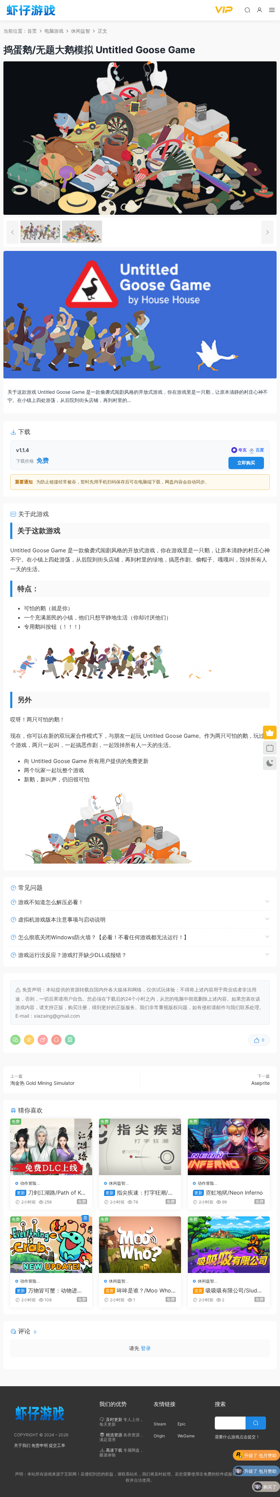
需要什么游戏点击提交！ (237, 1436)
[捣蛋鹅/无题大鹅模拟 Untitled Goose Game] (40, 232)
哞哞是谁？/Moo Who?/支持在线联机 (140, 1290)
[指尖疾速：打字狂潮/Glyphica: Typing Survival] (140, 1147)
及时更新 (114, 1419)
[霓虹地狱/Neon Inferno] (229, 1147)
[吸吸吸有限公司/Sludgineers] (229, 1244)
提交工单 (57, 1445)
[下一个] (267, 232)
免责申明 (39, 1445)
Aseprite (260, 1083)
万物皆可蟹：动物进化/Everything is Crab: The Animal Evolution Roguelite (50, 1290)
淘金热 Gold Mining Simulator (42, 1083)
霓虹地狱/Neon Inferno (228, 1192)
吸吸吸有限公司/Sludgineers (227, 1290)
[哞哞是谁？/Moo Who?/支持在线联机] (140, 1244)
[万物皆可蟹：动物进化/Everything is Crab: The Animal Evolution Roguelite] (51, 1244)
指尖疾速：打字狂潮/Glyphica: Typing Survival (138, 1192)
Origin (159, 1435)
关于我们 (22, 1445)
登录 (146, 1348)
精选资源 (114, 1434)
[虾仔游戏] (30, 10)
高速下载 (114, 1450)
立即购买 (246, 462)
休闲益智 (117, 1183)
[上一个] (12, 232)
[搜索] (247, 9)
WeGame (186, 1435)
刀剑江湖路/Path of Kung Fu (51, 1192)
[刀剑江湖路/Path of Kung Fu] (51, 1147)
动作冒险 (28, 1183)
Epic (182, 1423)
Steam (160, 1423)
